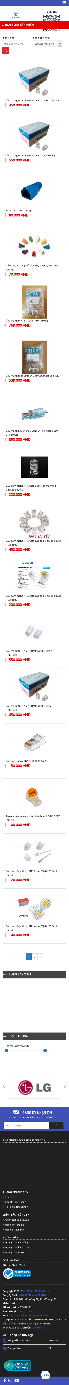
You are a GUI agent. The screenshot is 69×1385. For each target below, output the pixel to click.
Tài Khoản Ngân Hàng (16, 1206)
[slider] (6, 1050)
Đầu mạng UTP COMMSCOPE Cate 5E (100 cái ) (32, 100)
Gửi (56, 1126)
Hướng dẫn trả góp (15, 1252)
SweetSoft (38, 1327)
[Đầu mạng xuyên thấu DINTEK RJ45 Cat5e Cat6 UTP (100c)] (34, 412)
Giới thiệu (10, 1197)
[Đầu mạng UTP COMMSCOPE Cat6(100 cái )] (34, 136)
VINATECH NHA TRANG (35, 1291)
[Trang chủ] (16, 14)
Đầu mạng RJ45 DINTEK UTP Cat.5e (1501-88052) (33, 375)
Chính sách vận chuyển (17, 1219)
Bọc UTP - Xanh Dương (19, 210)
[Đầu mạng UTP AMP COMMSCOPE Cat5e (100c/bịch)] (34, 632)
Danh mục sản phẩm (19, 25)
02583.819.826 (25, 1311)
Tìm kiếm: (9, 37)
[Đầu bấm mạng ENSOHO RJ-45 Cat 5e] (34, 742)
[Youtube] (17, 1380)
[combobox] (47, 44)
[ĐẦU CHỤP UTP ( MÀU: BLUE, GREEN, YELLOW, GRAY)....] (34, 246)
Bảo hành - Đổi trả (14, 1224)
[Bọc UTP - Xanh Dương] (34, 191)
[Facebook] (5, 1380)
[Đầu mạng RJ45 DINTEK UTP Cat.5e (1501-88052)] (34, 357)
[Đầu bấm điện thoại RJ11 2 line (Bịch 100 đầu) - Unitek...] (34, 852)
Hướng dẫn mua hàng (16, 1242)
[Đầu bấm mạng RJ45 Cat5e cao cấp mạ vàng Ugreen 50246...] (34, 467)
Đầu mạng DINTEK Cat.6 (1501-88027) (27, 320)
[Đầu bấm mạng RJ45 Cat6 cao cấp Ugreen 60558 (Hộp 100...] (34, 577)
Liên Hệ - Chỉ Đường (15, 1202)
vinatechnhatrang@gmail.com (29, 1315)
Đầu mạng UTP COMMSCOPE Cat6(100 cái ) (30, 155)
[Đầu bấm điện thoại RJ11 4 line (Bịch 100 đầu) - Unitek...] (34, 907)
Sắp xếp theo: (41, 37)
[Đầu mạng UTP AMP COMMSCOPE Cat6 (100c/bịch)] (34, 687)
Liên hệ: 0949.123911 (14, 1265)
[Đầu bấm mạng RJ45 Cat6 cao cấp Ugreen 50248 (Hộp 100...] (34, 522)
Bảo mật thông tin (14, 1229)
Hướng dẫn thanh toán (17, 1247)
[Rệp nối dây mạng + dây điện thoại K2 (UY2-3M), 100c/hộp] (34, 797)
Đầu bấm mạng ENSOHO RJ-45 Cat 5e (27, 761)
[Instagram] (10, 1380)
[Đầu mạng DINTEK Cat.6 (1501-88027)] (34, 302)
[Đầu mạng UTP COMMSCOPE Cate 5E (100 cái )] (34, 81)
